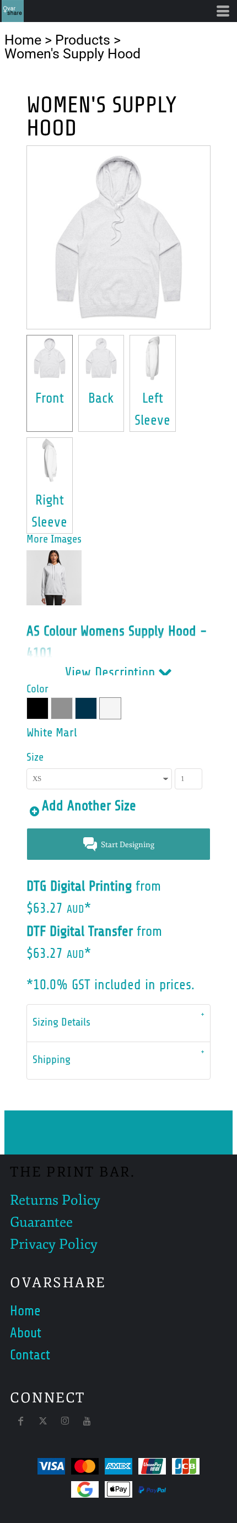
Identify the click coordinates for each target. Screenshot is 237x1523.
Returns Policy (55, 1200)
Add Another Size (89, 806)
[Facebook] (21, 1421)
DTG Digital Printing (79, 886)
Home (22, 40)
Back (101, 398)
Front (49, 398)
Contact (30, 1355)
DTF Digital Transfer (79, 931)
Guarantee (41, 1222)
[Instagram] (65, 1421)
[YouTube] (87, 1421)
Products (82, 40)
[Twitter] (43, 1421)
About (25, 1333)
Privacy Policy (54, 1244)
